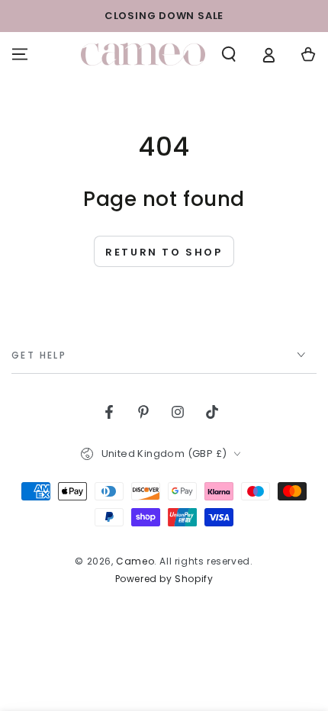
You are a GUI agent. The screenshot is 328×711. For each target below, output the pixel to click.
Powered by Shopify (164, 579)
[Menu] (20, 54)
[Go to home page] (143, 54)
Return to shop (163, 252)
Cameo (135, 561)
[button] (229, 54)
